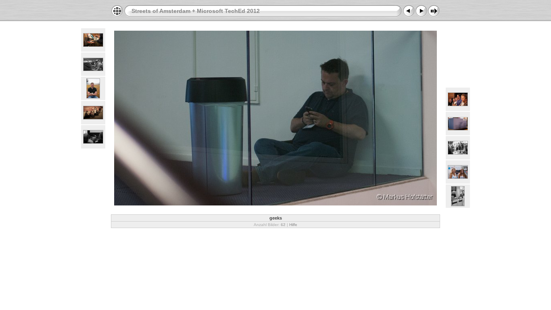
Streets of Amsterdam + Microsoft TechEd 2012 (195, 11)
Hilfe (293, 224)
